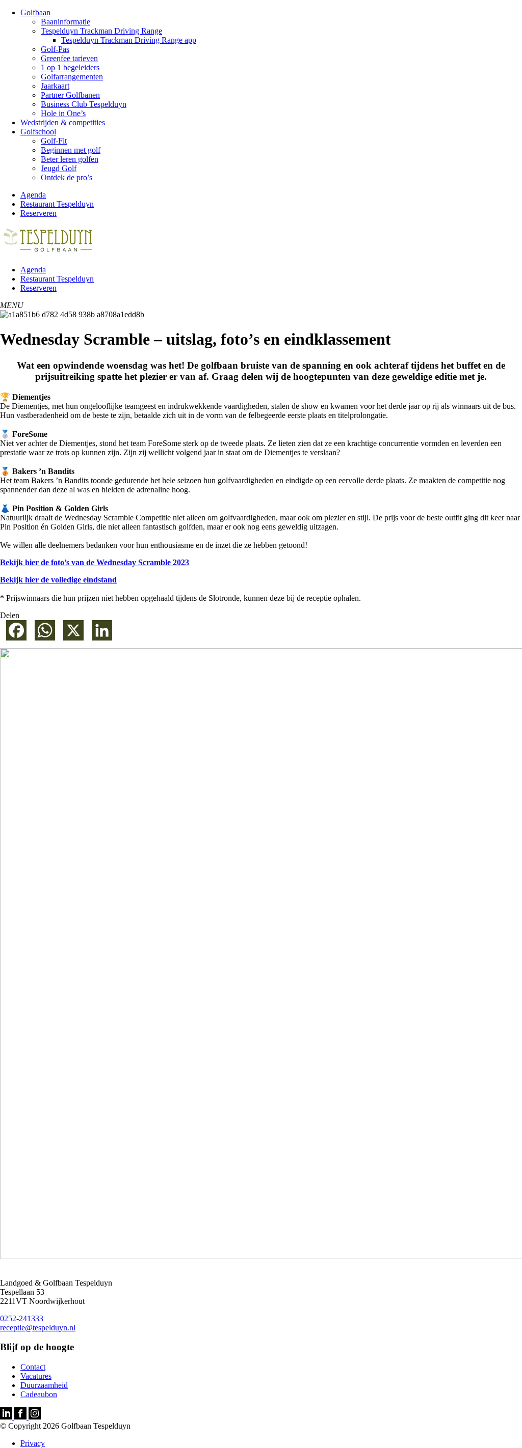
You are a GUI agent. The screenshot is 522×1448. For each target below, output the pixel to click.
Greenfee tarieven (69, 58)
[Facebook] (14, 634)
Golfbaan (35, 12)
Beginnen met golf (70, 150)
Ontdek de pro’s (66, 177)
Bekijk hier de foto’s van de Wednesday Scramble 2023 (94, 562)
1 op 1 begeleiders (70, 67)
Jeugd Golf (58, 168)
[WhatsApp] (43, 634)
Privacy (32, 1443)
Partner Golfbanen (70, 95)
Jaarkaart (55, 85)
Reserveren (38, 213)
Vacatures (35, 1376)
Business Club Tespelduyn (83, 104)
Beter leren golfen (69, 159)
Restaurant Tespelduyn (57, 204)
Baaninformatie (65, 21)
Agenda (33, 194)
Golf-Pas (55, 49)
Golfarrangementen (72, 76)
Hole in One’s (63, 113)
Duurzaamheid (44, 1385)
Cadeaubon (38, 1394)
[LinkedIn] (100, 634)
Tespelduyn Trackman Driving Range (101, 30)
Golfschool (38, 131)
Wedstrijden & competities (62, 122)
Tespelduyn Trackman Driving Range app (128, 40)
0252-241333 (21, 1318)
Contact (32, 1366)
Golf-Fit (54, 140)
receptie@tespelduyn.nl (37, 1327)
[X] (71, 634)
